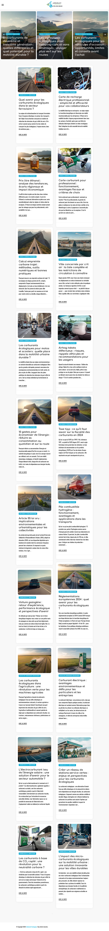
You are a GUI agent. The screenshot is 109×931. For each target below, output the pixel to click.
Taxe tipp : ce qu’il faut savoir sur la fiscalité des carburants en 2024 (74, 432)
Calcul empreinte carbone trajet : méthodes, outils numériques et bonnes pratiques (33, 267)
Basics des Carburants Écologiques (69, 675)
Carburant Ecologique (31, 927)
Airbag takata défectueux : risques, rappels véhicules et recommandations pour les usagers (73, 353)
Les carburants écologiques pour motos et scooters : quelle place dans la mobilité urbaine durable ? (34, 351)
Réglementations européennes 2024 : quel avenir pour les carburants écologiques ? (74, 602)
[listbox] (54, 34)
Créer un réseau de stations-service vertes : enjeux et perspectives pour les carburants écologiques (73, 776)
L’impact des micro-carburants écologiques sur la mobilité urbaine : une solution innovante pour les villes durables (74, 862)
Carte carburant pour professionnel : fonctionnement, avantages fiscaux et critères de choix (72, 186)
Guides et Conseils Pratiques (12, 34)
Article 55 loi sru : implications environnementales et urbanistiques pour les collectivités (33, 524)
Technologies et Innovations (27, 95)
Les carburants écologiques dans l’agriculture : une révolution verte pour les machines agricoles (34, 686)
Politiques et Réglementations (67, 259)
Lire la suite (23, 134)
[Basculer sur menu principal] (3, 5)
